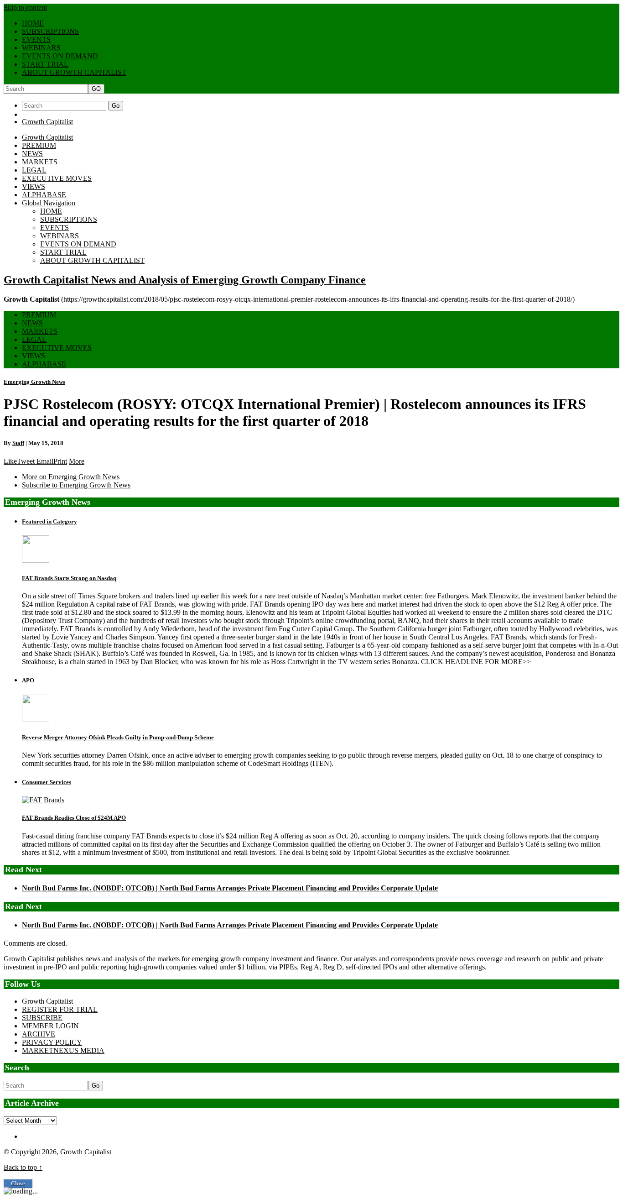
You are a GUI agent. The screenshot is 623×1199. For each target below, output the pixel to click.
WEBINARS (41, 48)
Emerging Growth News (34, 381)
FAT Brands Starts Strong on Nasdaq (69, 578)
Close (18, 1183)
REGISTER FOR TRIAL (60, 1009)
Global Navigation (48, 203)
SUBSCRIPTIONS (50, 31)
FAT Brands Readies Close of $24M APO (74, 817)
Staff (18, 443)
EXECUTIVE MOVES (57, 178)
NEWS (32, 153)
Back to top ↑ (23, 1167)
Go (115, 105)
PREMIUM (39, 145)
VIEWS (33, 186)
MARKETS (39, 162)
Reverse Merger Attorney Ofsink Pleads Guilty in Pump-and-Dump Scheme (118, 737)
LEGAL (34, 170)
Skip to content (25, 7)
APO (28, 680)
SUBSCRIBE (42, 1017)
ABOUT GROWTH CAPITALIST (74, 72)
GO (96, 88)
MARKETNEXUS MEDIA (63, 1050)
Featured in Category (49, 521)
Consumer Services (46, 782)
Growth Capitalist (47, 122)
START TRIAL (45, 64)
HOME (33, 23)
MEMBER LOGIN (50, 1026)
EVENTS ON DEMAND (60, 56)
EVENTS (36, 39)
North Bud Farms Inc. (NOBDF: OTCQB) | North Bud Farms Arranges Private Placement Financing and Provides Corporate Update (230, 888)
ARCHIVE (38, 1034)
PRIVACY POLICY (52, 1042)
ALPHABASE (44, 195)
